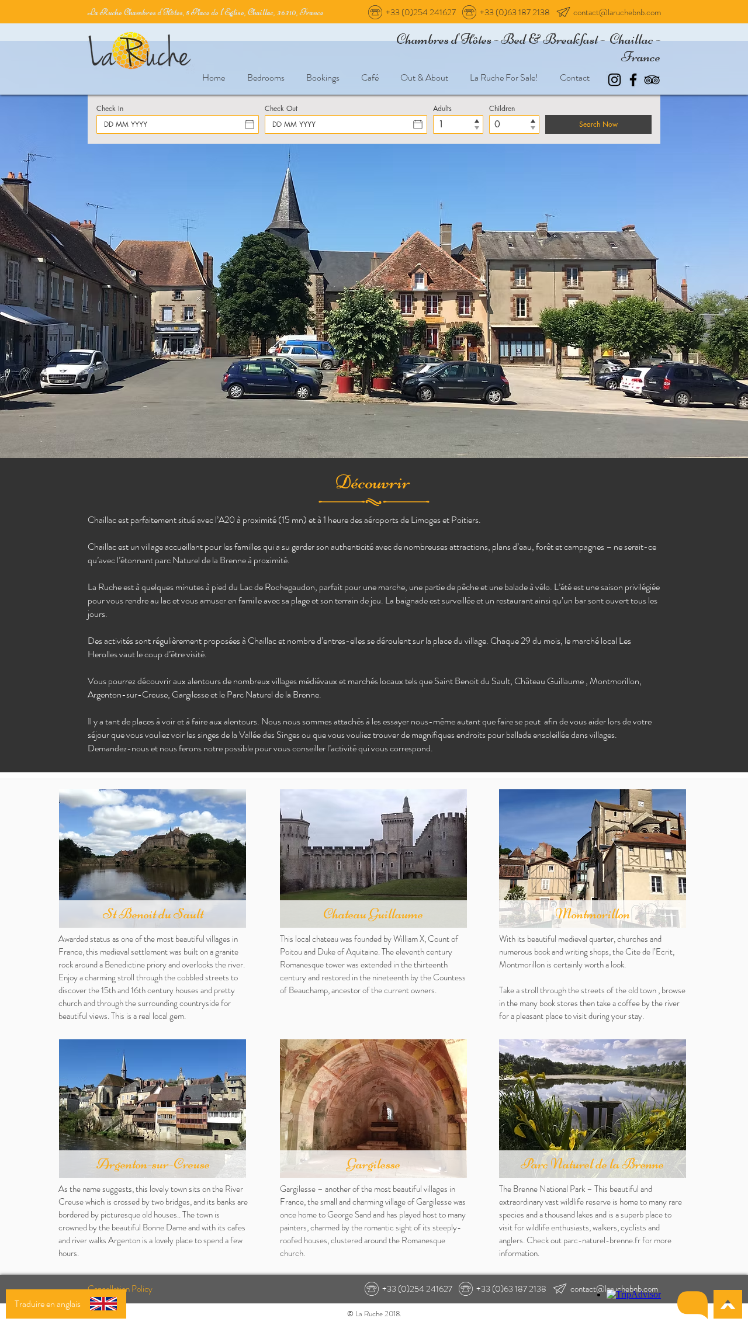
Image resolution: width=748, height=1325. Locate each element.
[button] (692, 1305)
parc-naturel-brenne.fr (601, 1240)
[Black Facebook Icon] (633, 79)
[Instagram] (614, 79)
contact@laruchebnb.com (617, 12)
